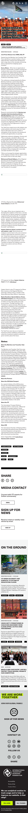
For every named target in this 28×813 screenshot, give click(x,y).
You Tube (18, 741)
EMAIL (8, 502)
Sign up (7, 528)
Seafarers (4, 453)
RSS (18, 746)
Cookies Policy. (8, 810)
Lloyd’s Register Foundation (17, 365)
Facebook (14, 741)
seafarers (4, 449)
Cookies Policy (12, 787)
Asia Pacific (19, 595)
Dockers (11, 641)
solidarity (5, 595)
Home (3, 44)
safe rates (5, 686)
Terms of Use (11, 784)
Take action (22, 3)
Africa (3, 459)
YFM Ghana (13, 282)
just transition (18, 446)
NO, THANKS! (21, 803)
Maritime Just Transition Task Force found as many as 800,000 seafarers (13, 113)
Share (6, 475)
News (8, 44)
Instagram (14, 746)
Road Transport (14, 686)
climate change (6, 446)
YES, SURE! (7, 803)
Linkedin (9, 746)
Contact (14, 728)
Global (10, 459)
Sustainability (13, 456)
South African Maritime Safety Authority (12, 437)
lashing (4, 641)
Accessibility (11, 781)
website (21, 371)
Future (4, 456)
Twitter (9, 741)
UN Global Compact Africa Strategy (12, 326)
